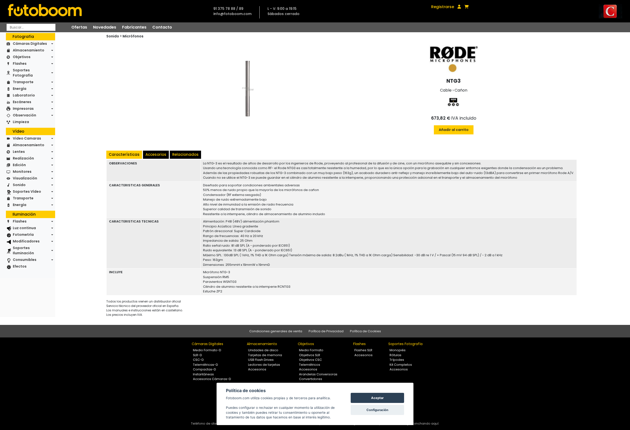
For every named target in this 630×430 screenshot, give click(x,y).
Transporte (23, 82)
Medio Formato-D (207, 350)
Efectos (20, 266)
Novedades (104, 27)
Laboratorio (24, 95)
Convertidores (310, 379)
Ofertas (79, 27)
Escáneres (22, 101)
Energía (19, 88)
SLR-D (197, 355)
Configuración (377, 410)
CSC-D (198, 359)
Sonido (19, 184)
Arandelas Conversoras (318, 374)
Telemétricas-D (205, 364)
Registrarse (442, 7)
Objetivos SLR (309, 355)
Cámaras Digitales (30, 43)
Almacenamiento (28, 50)
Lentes (19, 151)
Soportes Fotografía (23, 73)
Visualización (25, 178)
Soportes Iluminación (23, 250)
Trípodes (397, 359)
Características (124, 154)
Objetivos (22, 56)
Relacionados (185, 154)
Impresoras (23, 108)
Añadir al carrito (454, 129)
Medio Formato (311, 350)
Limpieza (21, 121)
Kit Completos (401, 364)
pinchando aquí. (426, 423)
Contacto (162, 27)
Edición (19, 164)
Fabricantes (134, 27)
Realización (23, 158)
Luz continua (24, 227)
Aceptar (377, 398)
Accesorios (155, 154)
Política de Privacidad (326, 331)
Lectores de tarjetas (264, 364)
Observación (24, 115)
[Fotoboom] (45, 11)
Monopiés (398, 350)
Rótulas (395, 355)
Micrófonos (133, 36)
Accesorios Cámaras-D (212, 379)
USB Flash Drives (261, 359)
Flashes (20, 63)
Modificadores (26, 241)
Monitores (22, 171)
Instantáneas (203, 374)
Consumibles (24, 259)
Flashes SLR (363, 350)
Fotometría (23, 234)
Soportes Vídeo (27, 191)
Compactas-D (204, 369)
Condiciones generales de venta (275, 331)
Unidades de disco (263, 350)
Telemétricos (309, 364)
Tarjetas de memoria (265, 355)
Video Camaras (27, 138)
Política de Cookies (365, 331)
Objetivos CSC (310, 359)
